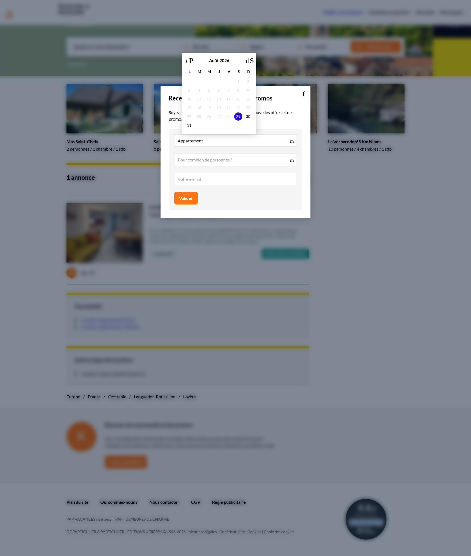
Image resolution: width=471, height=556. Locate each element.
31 (189, 125)
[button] (304, 93)
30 (248, 116)
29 (238, 116)
